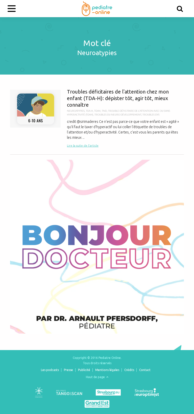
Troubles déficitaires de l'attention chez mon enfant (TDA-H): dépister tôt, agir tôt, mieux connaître (97, 118)
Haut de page (96, 377)
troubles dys (150, 114)
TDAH (97, 110)
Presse (68, 370)
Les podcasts (50, 370)
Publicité (84, 370)
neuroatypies (76, 110)
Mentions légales (107, 370)
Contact (145, 370)
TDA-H (89, 110)
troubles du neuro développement (117, 114)
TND (104, 110)
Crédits (129, 370)
